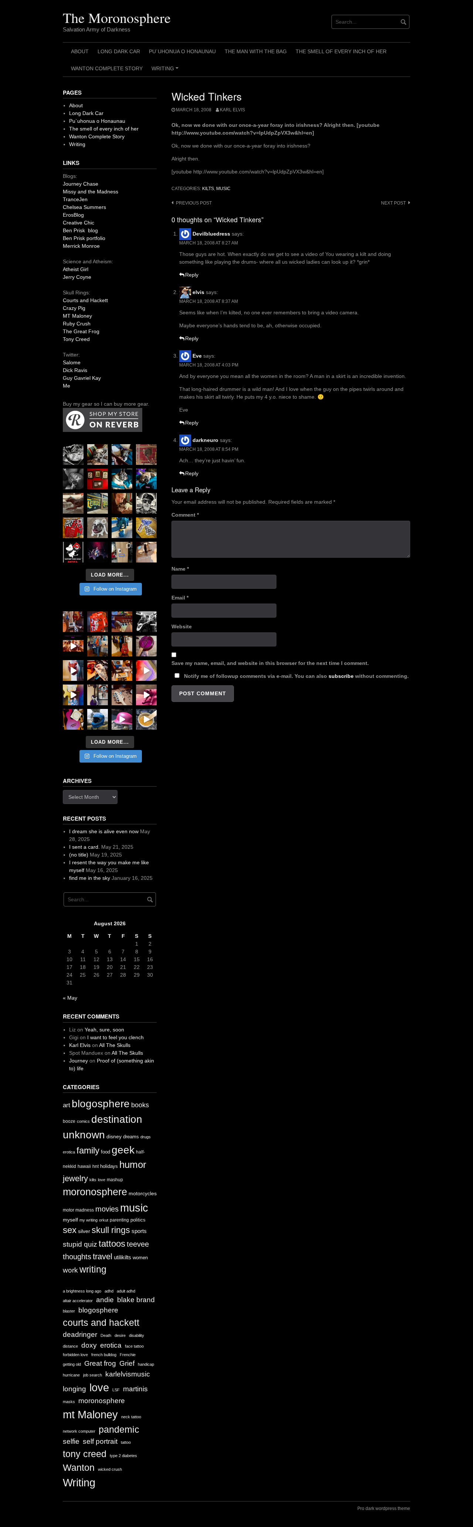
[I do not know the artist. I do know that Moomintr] (73, 552)
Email (179, 598)
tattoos (112, 1244)
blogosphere (101, 1103)
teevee (138, 1244)
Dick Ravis (75, 370)
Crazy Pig (74, 308)
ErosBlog (73, 215)
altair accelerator (78, 1300)
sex (69, 1230)
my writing (88, 1220)
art (66, 1105)
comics (83, 1121)
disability (136, 1335)
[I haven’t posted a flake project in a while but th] (97, 719)
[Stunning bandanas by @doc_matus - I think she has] (73, 527)
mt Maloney (90, 1414)
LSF (116, 1390)
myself (70, 1220)
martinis (135, 1389)
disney (114, 1136)
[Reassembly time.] (122, 695)
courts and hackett (101, 1323)
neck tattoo (131, 1417)
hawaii (84, 1166)
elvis (198, 292)
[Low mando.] (146, 621)
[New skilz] (97, 670)
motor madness (78, 1210)
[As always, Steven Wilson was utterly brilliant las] (97, 552)
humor (132, 1164)
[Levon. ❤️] (122, 503)
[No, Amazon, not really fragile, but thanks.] (97, 621)
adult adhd (126, 1291)
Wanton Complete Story (107, 68)
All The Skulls (114, 1045)
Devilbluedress (211, 234)
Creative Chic (78, 223)
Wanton (79, 1468)
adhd (109, 1291)
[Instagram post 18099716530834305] (122, 479)
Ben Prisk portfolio (84, 238)
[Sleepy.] (97, 454)
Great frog (100, 1363)
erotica (69, 1152)
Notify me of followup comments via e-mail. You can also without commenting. (296, 676)
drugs (145, 1137)
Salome (72, 362)
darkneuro (205, 440)
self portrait (100, 1441)
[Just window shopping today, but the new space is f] (97, 503)
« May (70, 998)
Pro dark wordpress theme (383, 1508)
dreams (131, 1136)
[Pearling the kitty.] (146, 695)
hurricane (71, 1375)
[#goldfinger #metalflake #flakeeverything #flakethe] (146, 719)
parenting (119, 1220)
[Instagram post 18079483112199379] (73, 646)
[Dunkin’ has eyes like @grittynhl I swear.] (97, 527)
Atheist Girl (75, 269)
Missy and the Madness (90, 192)
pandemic (119, 1430)
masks (69, 1401)
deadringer (80, 1334)
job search (92, 1375)
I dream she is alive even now (104, 831)
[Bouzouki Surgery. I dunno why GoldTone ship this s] (122, 621)
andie (105, 1300)
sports (139, 1231)
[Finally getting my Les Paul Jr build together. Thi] (122, 670)
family (87, 1150)
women (140, 1257)
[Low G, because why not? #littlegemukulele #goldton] (146, 646)
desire (120, 1335)
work (70, 1270)
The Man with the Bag (256, 51)
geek (123, 1150)
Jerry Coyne (77, 277)
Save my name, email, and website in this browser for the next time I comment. (270, 663)
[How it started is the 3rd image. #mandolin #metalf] (97, 695)
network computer (79, 1431)
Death (106, 1335)
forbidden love (75, 1354)
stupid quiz (80, 1244)
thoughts (77, 1257)
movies (107, 1209)
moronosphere (95, 1191)
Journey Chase (80, 184)
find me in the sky (89, 878)
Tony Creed (76, 339)
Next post (393, 203)
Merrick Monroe (81, 246)
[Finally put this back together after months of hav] (122, 646)
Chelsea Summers (84, 207)
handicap (146, 1364)
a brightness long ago (82, 1291)
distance (70, 1346)
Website (181, 626)
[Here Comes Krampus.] (146, 670)
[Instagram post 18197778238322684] (146, 479)
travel (102, 1256)
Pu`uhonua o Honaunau (182, 51)
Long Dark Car (119, 51)
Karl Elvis (232, 109)
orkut (103, 1220)
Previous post (194, 203)
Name (180, 569)
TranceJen (75, 199)
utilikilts (122, 1257)
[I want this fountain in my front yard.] (73, 503)
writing (92, 1269)
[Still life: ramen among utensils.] (73, 454)
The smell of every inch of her (341, 51)
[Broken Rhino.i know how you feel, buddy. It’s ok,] (122, 527)
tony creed (84, 1454)
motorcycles (143, 1193)
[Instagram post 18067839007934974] (122, 719)
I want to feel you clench (115, 1037)
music (223, 188)
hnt (95, 1166)
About (80, 51)
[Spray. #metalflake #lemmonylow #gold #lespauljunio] (73, 695)
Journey (78, 1061)
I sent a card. (84, 847)
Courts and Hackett (85, 300)
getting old (72, 1364)
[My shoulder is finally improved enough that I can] (73, 621)
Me (66, 386)
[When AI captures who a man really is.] (146, 503)
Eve (197, 356)
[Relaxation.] (73, 479)
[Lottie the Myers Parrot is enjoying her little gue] (146, 454)
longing (74, 1389)
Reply (191, 275)
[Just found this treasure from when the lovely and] (146, 527)
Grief (127, 1363)
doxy (89, 1345)
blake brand (136, 1300)
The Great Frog (81, 331)
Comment (185, 515)
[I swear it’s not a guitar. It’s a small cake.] (122, 552)
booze (69, 1121)
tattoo (126, 1442)
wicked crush (110, 1469)
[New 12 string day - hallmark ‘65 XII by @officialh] (97, 646)
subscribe (341, 676)
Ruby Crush (77, 324)
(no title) (78, 855)
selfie (71, 1441)
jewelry (75, 1178)
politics (138, 1220)
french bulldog (103, 1354)
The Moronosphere (117, 17)
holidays (109, 1166)
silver (84, 1231)
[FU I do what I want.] (146, 552)
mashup (115, 1179)
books (140, 1105)
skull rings (111, 1230)
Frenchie (128, 1354)
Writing (166, 71)
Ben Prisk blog (80, 230)
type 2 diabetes (123, 1455)
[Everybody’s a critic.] (122, 454)
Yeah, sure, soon (104, 1030)
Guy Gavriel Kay (82, 378)
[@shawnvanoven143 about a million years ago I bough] (97, 479)
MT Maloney (77, 316)
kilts (208, 188)
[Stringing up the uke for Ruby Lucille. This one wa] (73, 719)
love (101, 1180)
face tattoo (134, 1346)
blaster (69, 1311)
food (105, 1152)
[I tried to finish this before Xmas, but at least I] (73, 670)
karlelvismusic (127, 1374)
